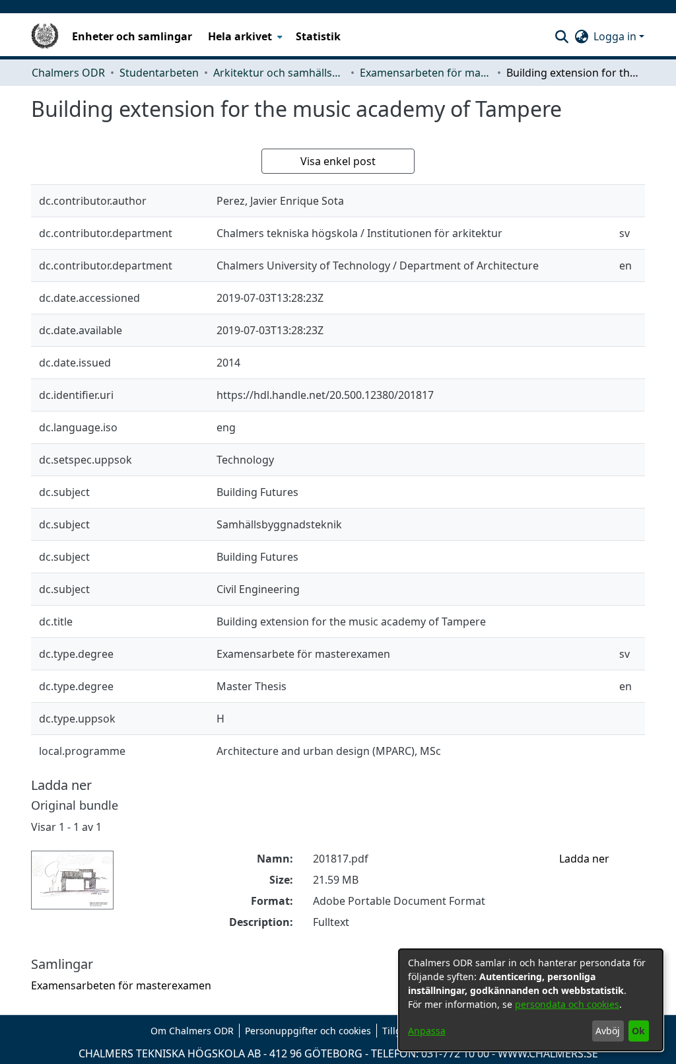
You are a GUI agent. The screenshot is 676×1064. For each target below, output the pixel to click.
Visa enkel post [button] (338, 161)
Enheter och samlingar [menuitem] (132, 36)
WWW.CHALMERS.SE (548, 1053)
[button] (561, 36)
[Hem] (45, 36)
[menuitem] (244, 36)
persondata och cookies (567, 1004)
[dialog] (531, 1000)
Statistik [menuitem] (318, 36)
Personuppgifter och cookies (308, 1030)
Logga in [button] (616, 36)
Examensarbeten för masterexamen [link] (426, 72)
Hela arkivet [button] (240, 36)
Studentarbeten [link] (159, 72)
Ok (638, 1030)
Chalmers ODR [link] (68, 72)
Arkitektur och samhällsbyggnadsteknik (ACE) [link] (279, 72)
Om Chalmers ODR (192, 1030)
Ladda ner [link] (584, 858)
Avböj (607, 1030)
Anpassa (427, 1030)
